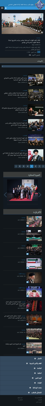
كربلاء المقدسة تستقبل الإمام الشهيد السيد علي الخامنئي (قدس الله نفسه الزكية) (15, 304)
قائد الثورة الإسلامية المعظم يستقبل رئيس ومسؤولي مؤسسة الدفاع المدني (16, 124)
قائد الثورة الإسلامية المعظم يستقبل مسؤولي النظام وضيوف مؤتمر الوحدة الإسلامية (15, 94)
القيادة (40, 383)
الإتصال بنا (20, 400)
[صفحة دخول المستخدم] (5, 8)
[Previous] (43, 166)
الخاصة (39, 368)
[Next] (16, 166)
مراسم (38, 38)
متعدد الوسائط (37, 388)
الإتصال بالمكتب (36, 393)
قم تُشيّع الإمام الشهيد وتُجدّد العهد (15, 345)
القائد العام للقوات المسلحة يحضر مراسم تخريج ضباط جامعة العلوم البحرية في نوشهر (24, 41)
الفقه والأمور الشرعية (36, 363)
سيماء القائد (24, 151)
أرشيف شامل (39, 402)
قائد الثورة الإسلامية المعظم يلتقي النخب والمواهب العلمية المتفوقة (16, 139)
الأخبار (40, 358)
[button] (2, 8)
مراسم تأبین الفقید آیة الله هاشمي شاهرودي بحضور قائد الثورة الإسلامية (15, 79)
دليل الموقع (20, 398)
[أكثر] (38, 52)
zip (30, 55)
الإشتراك (40, 400)
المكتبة (40, 373)
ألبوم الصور (38, 378)
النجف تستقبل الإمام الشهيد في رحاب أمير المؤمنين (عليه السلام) (14, 317)
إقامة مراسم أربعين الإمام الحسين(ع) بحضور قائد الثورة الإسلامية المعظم (14, 109)
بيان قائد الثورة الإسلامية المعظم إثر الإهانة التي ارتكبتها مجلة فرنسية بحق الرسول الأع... (15, 154)
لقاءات (25, 91)
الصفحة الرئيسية (38, 398)
